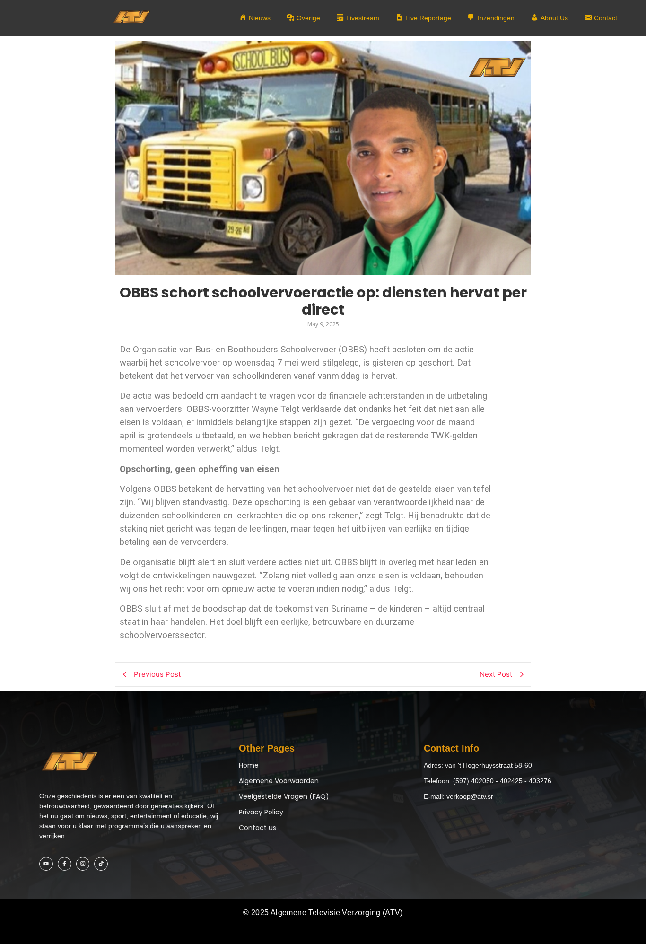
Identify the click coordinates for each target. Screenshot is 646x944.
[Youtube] (46, 864)
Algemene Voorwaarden (279, 781)
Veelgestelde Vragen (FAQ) (284, 796)
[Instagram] (83, 864)
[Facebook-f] (64, 864)
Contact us (257, 827)
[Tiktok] (101, 864)
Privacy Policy (261, 812)
